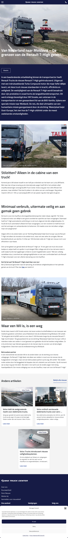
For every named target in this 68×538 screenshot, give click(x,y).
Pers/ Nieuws (5, 493)
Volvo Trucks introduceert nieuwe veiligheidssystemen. (34, 452)
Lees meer (6, 424)
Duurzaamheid (6, 490)
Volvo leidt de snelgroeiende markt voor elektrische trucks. (15, 410)
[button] (65, 508)
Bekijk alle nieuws (60, 380)
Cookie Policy (26, 535)
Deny (34, 526)
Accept (34, 522)
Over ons (4, 487)
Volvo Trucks (25, 390)
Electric (5, 70)
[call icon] (66, 2)
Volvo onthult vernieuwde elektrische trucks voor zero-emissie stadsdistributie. (49, 412)
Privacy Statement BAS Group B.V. (37, 535)
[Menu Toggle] (2, 2)
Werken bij (4, 496)
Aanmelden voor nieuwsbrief (11, 499)
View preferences (34, 531)
